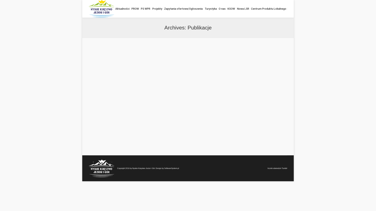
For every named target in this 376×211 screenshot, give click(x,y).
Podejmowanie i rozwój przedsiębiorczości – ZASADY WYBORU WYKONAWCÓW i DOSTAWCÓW (156, 79)
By (98, 56)
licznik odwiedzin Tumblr (277, 168)
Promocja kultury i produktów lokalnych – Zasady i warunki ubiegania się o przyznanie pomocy (153, 50)
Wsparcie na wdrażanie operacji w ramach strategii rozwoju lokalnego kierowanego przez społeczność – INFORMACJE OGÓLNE (176, 138)
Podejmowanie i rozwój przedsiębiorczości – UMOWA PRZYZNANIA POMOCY (143, 94)
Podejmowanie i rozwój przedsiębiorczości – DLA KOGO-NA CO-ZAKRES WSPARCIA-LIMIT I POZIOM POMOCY (166, 123)
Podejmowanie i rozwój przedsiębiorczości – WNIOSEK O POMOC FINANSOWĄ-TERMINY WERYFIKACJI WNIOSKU (169, 109)
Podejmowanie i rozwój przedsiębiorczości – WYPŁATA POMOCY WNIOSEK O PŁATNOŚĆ (152, 65)
